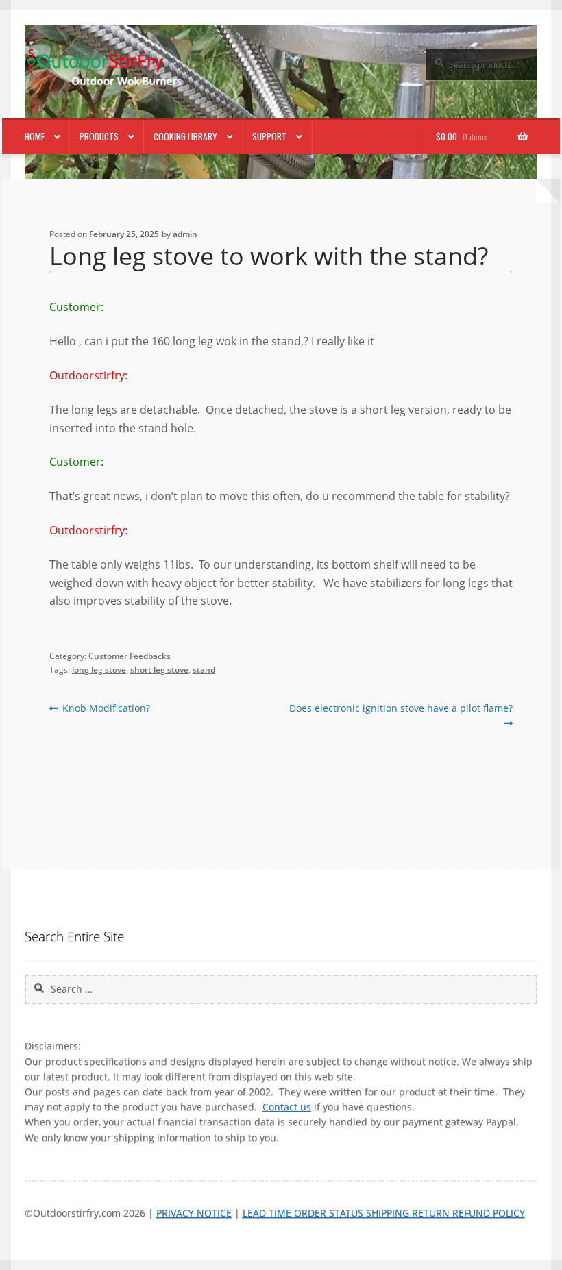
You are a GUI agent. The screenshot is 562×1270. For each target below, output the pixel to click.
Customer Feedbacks (129, 656)
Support (269, 136)
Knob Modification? (106, 708)
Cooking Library (185, 136)
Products (99, 136)
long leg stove (99, 669)
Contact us (286, 1106)
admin (185, 234)
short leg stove (159, 669)
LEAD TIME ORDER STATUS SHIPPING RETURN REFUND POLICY (384, 1212)
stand (204, 669)
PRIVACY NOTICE (194, 1212)
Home (35, 136)
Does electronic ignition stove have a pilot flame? (401, 715)
